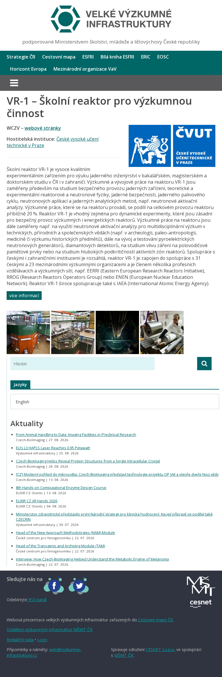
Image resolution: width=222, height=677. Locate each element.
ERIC (145, 57)
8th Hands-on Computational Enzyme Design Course (61, 487)
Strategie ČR (21, 57)
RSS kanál (37, 599)
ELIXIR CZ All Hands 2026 (36, 500)
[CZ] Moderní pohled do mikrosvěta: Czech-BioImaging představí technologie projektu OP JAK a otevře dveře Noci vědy (117, 474)
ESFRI (88, 57)
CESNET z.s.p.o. (160, 649)
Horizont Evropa (28, 69)
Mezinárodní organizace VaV (84, 69)
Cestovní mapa (58, 57)
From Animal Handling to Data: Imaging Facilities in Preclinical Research (76, 434)
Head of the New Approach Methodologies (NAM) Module (65, 532)
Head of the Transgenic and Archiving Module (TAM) (60, 545)
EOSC (163, 57)
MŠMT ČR (123, 655)
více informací (24, 295)
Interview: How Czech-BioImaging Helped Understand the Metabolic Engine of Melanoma (92, 559)
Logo (42, 639)
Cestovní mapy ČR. (155, 620)
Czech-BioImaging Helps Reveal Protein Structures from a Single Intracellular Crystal (88, 461)
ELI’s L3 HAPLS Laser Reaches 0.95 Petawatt (53, 447)
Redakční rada (20, 639)
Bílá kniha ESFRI (117, 57)
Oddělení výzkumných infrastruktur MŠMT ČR (49, 629)
